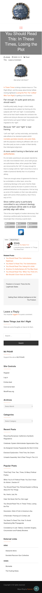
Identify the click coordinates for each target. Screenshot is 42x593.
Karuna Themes (32, 589)
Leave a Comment (14, 60)
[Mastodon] (21, 232)
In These (7, 87)
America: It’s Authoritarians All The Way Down (22, 269)
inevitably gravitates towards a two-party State (19, 139)
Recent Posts (14, 239)
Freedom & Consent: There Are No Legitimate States (18, 285)
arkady (7, 57)
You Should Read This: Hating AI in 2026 (20, 266)
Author (6, 239)
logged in (16, 314)
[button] (10, 223)
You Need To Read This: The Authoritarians (21, 263)
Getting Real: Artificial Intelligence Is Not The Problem (22, 298)
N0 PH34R (20, 357)
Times (12, 87)
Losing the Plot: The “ (23, 93)
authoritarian (9, 153)
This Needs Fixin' (24, 245)
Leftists (33, 93)
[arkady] (9, 245)
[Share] (36, 588)
